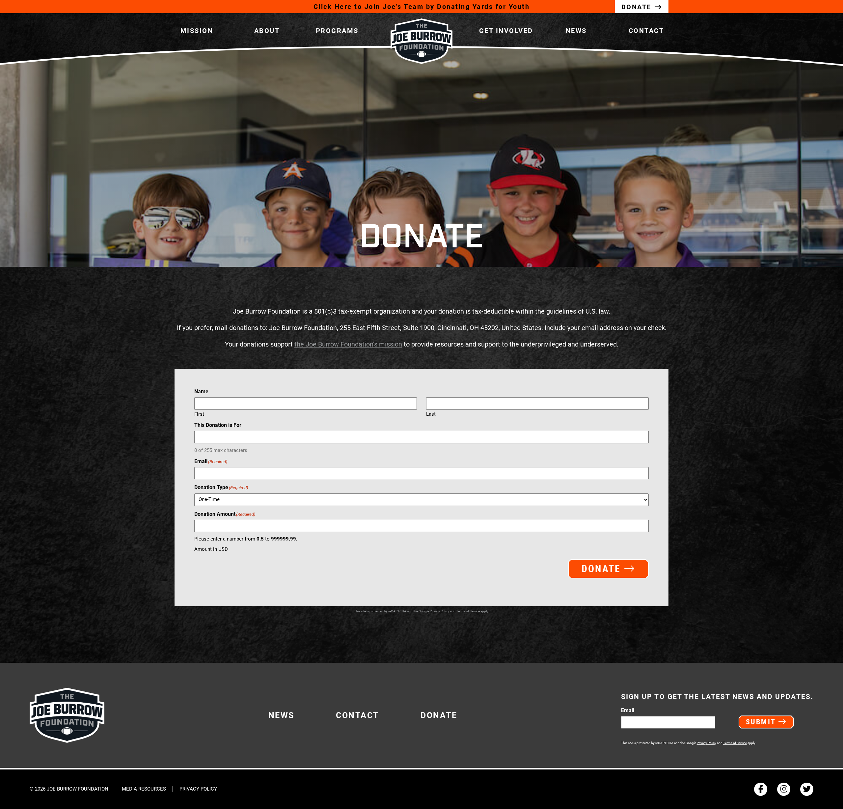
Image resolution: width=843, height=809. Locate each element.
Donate (439, 715)
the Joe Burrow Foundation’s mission (348, 344)
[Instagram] (783, 789)
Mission (196, 31)
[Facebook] (760, 789)
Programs (337, 31)
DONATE (636, 7)
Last (431, 414)
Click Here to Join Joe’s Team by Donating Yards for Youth (421, 7)
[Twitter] (806, 789)
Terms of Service (468, 611)
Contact (646, 31)
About (267, 31)
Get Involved (506, 31)
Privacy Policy (439, 611)
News (576, 31)
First (199, 414)
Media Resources (144, 789)
